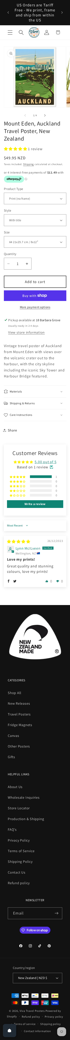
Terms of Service (21, 850)
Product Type (13, 189)
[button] (10, 32)
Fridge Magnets (20, 724)
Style (7, 210)
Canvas (13, 735)
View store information (26, 332)
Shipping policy (50, 1024)
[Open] (9, 1030)
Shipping (28, 164)
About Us (15, 786)
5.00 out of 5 (45, 461)
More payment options (35, 307)
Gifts (11, 756)
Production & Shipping (26, 818)
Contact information (37, 1031)
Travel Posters (19, 714)
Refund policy (19, 883)
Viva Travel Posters (32, 1011)
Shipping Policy (20, 861)
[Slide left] (25, 115)
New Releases (19, 703)
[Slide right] (45, 115)
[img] (18, 541)
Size (7, 232)
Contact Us (16, 872)
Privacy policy (54, 1016)
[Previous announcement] (8, 12)
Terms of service (25, 1024)
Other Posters (19, 746)
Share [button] (12, 430)
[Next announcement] (62, 12)
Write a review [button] (35, 504)
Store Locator (19, 808)
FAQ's (12, 829)
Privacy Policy (19, 840)
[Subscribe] (56, 913)
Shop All (14, 692)
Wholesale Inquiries (24, 797)
